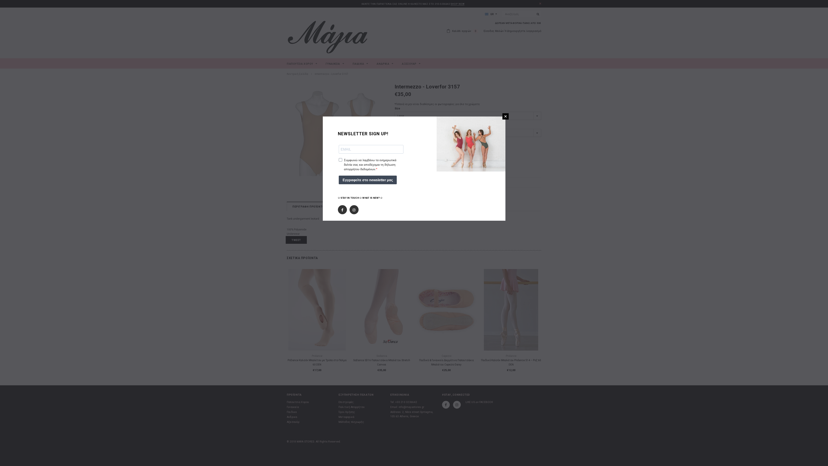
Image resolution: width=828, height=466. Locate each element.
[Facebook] (342, 209)
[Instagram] (354, 209)
